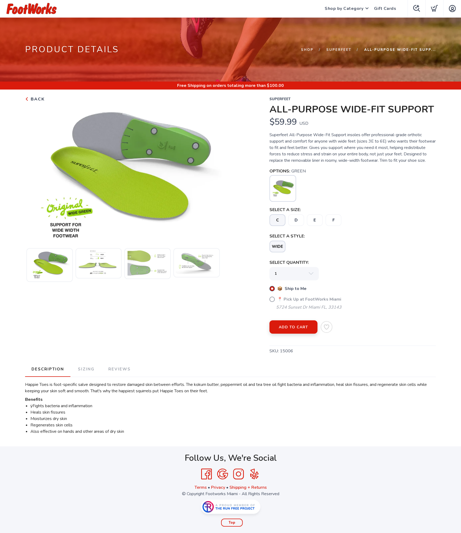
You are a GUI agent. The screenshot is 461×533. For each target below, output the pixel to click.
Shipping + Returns (248, 487)
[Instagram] (238, 474)
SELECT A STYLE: (287, 236)
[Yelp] (255, 474)
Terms (200, 487)
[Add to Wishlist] (326, 327)
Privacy (218, 487)
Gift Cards (385, 8)
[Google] (222, 474)
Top (232, 522)
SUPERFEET (338, 49)
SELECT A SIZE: (285, 210)
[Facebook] (206, 474)
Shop (307, 49)
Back (37, 99)
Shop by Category (344, 8)
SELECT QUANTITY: (289, 262)
